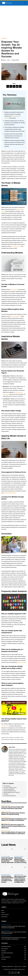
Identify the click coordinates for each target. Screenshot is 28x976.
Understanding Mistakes (9, 789)
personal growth (14, 289)
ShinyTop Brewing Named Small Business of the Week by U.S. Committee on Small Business (14, 819)
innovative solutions (16, 246)
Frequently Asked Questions (10, 795)
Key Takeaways (7, 786)
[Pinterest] (14, 86)
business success (21, 662)
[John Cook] (4, 761)
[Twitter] (11, 86)
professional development (9, 493)
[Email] (20, 86)
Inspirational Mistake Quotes (10, 790)
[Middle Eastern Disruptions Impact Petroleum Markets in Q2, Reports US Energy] (20, 851)
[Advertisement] (14, 20)
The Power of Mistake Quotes (10, 787)
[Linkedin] (17, 86)
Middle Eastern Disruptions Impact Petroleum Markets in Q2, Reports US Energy (13, 813)
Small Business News (5, 805)
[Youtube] (18, 972)
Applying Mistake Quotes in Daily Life (12, 792)
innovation (14, 116)
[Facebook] (7, 86)
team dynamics (5, 726)
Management (4, 38)
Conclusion (6, 794)
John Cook (16, 60)
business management (15, 316)
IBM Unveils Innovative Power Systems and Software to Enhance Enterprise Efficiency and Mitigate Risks (13, 826)
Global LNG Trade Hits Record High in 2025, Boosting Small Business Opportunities (12, 807)
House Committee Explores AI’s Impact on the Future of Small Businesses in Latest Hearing (13, 832)
